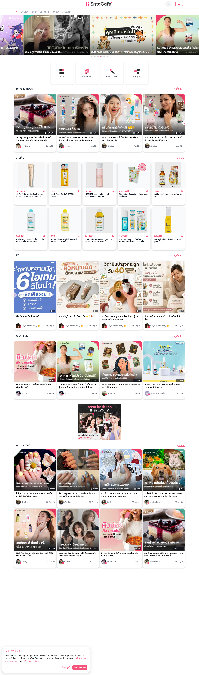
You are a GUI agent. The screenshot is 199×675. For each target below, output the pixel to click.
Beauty (24, 12)
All (17, 12)
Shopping (44, 12)
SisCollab (66, 12)
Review (55, 12)
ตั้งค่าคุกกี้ (66, 667)
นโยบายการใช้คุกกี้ (31, 661)
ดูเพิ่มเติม (178, 88)
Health (34, 12)
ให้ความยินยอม (80, 667)
